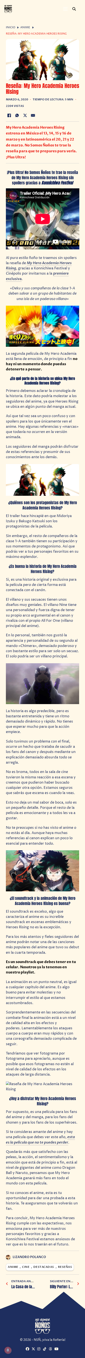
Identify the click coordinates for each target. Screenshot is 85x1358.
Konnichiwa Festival (57, 183)
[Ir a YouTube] (56, 1349)
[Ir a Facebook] (28, 1349)
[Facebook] (9, 115)
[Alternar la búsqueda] (74, 9)
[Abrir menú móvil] (65, 9)
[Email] (33, 115)
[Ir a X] (34, 1349)
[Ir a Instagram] (39, 1349)
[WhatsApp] (17, 115)
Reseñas (65, 1267)
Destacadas (43, 1267)
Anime (25, 27)
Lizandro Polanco (29, 1257)
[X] (25, 115)
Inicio (10, 27)
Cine (25, 1267)
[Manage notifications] (7, 1350)
